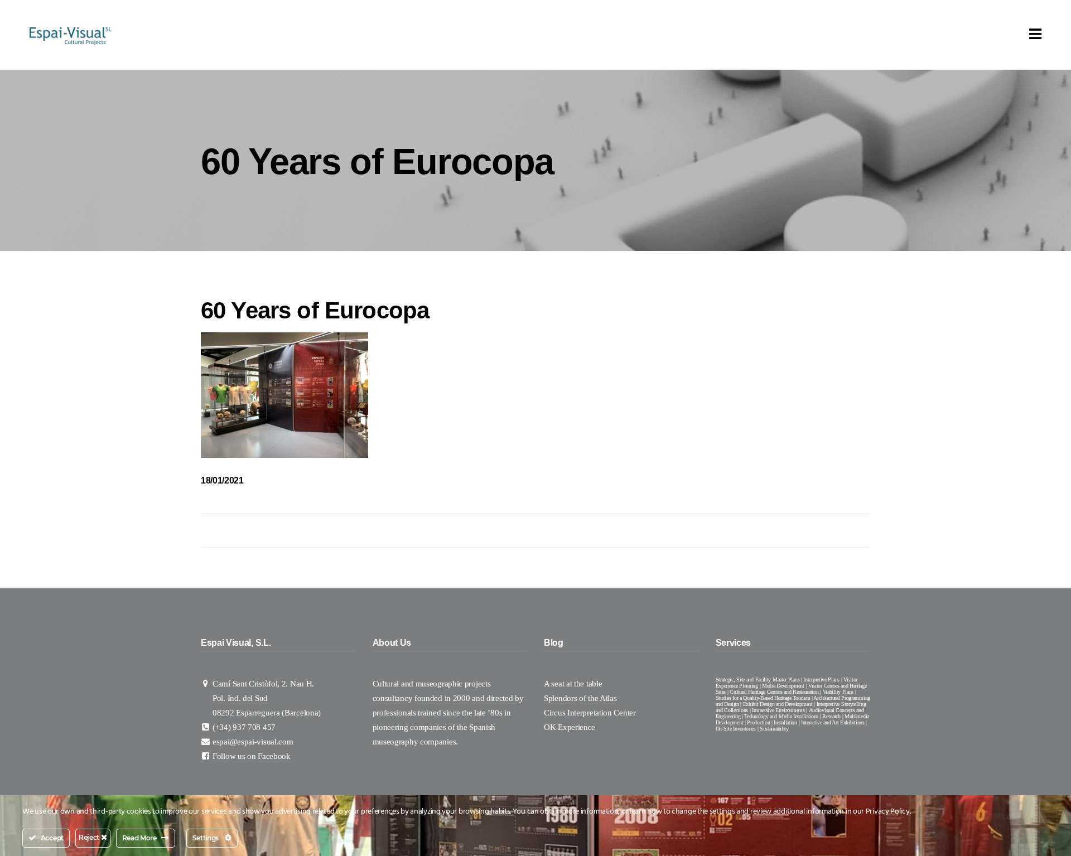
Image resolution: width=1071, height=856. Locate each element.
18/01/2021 (222, 480)
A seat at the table (573, 683)
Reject (90, 837)
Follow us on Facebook (252, 756)
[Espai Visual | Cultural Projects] (71, 35)
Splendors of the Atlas (580, 698)
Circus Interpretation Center (591, 712)
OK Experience (569, 727)
